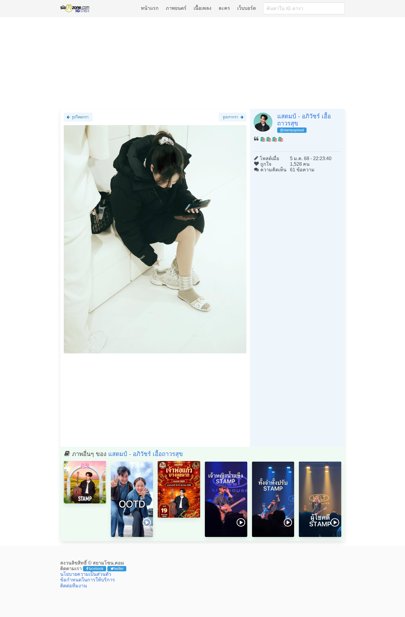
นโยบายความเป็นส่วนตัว (85, 574)
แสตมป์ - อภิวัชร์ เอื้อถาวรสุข (145, 454)
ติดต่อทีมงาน (73, 585)
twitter (119, 569)
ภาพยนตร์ (176, 8)
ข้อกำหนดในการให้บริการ (87, 579)
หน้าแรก (150, 8)
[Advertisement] (202, 62)
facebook (96, 569)
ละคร (224, 8)
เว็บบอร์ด (246, 8)
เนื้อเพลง (202, 8)
